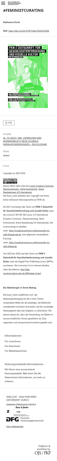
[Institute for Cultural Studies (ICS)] (20, 415)
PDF (10, 123)
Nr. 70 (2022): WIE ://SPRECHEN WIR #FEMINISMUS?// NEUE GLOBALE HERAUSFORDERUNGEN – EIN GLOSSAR (25, 141)
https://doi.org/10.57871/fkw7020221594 (29, 31)
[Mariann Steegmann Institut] (23, 407)
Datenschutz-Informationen (18, 377)
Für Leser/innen (13, 341)
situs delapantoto (14, 426)
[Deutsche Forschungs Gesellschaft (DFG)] (27, 421)
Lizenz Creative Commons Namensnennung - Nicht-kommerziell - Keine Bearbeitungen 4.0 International (28, 189)
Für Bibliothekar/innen (16, 351)
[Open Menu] (3, 3)
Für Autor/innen (12, 346)
